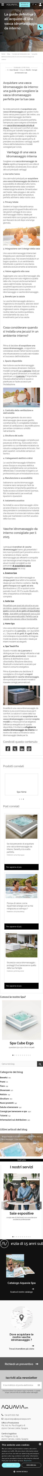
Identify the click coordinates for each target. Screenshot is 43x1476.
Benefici (28, 70)
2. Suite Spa (8, 601)
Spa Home (21, 792)
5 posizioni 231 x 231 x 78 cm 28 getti (21, 1047)
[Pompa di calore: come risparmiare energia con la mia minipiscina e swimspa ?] (21, 886)
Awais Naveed (14, 70)
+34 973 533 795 (11, 1415)
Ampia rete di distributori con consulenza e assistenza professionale (21, 1218)
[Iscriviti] (39, 1385)
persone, (27, 371)
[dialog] (21, 1458)
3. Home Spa (9, 623)
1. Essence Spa (10, 573)
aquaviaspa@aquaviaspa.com (17, 1419)
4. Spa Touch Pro (11, 646)
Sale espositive (22, 1213)
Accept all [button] (11, 1465)
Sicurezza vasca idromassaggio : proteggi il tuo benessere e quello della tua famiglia (21, 965)
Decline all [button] (31, 1465)
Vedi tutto (21, 1160)
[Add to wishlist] (39, 1004)
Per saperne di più (14, 867)
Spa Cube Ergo (22, 1043)
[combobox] (40, 1444)
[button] (19, 799)
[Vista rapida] (39, 1009)
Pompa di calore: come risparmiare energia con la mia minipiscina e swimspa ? (20, 906)
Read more (28, 1461)
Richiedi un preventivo (24, 5)
